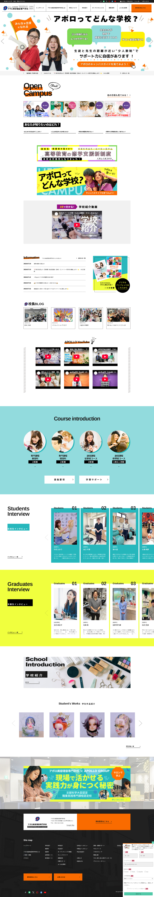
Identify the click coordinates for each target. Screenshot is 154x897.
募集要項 (111, 8)
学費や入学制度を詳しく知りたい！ (116, 132)
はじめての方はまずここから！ (33, 132)
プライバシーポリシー (99, 861)
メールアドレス (129, 860)
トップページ (40, 8)
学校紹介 (85, 8)
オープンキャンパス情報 (64, 852)
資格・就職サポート (99, 845)
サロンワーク (97, 849)
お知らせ (79, 858)
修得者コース (48, 858)
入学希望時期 (128, 875)
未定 (147, 871)
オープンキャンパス (98, 8)
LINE (103, 1)
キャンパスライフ (63, 855)
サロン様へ (137, 1)
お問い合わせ (145, 1)
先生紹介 (60, 849)
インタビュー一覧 (12, 557)
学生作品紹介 (80, 852)
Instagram (109, 1)
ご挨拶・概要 (27, 855)
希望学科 (127, 869)
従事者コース (48, 855)
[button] (2, 41)
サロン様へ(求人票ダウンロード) (102, 858)
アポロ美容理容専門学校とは (56, 8)
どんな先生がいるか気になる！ (60, 132)
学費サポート (94, 479)
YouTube (115, 1)
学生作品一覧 (130, 746)
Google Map (70, 825)
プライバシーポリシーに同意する (138, 888)
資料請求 (140, 8)
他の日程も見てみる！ (117, 95)
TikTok (100, 1)
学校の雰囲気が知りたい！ (86, 132)
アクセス (26, 858)
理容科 (47, 852)
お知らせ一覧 (125, 73)
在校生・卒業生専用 (127, 1)
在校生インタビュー (82, 845)
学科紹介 (47, 845)
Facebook (112, 1)
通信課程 (140, 871)
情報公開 (95, 855)
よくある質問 (123, 8)
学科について (73, 8)
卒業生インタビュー (82, 849)
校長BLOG (80, 861)
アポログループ (97, 852)
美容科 (47, 849)
